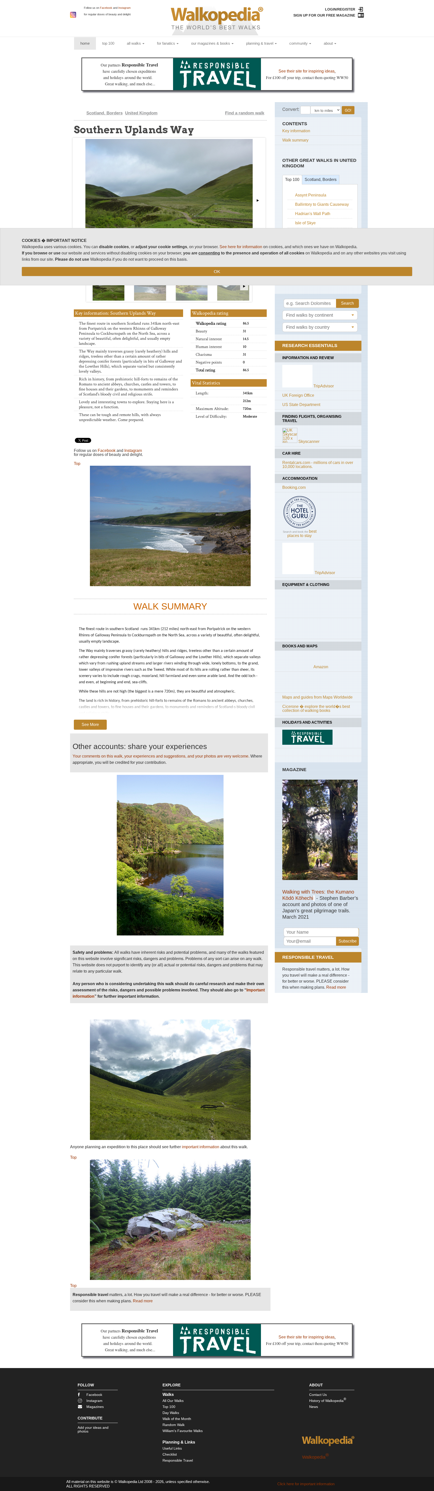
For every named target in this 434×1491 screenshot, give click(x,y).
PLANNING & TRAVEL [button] (260, 43)
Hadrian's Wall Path (312, 214)
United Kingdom (141, 113)
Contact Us (318, 1395)
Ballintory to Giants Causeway (322, 204)
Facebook (106, 7)
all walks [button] (134, 43)
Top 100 (292, 179)
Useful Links (172, 1448)
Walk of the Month (176, 1419)
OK (217, 271)
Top (77, 463)
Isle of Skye (305, 223)
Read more (143, 1301)
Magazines (95, 1407)
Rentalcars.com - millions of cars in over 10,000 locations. (317, 464)
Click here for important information (306, 1484)
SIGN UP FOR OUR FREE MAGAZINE (324, 15)
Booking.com (294, 487)
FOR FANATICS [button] (166, 43)
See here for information (241, 247)
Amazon (320, 667)
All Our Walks (173, 1401)
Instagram (124, 7)
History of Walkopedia (327, 1400)
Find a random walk (244, 113)
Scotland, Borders (104, 113)
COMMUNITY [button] (299, 43)
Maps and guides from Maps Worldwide (317, 697)
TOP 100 (108, 43)
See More (90, 724)
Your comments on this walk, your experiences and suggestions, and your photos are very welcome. (161, 756)
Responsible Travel (177, 1460)
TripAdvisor (323, 386)
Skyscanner (308, 441)
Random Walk (173, 1425)
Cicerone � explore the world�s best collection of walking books (316, 708)
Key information (296, 131)
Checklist (169, 1454)
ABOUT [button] (329, 43)
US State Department (301, 404)
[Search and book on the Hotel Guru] (299, 528)
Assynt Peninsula (310, 195)
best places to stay (301, 533)
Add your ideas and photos (93, 1429)
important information (200, 1147)
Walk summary (295, 140)
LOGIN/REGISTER (340, 9)
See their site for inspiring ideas (307, 71)
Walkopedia (315, 1457)
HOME (88, 43)
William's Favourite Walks (182, 1431)
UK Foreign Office (298, 395)
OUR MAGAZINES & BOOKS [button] (211, 43)
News (313, 1407)
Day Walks (170, 1413)
